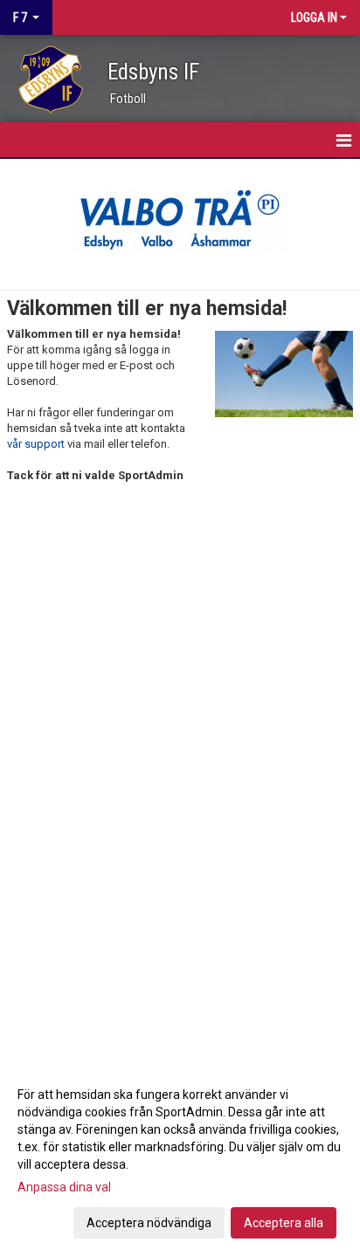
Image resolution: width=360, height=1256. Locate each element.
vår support (36, 443)
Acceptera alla (283, 1223)
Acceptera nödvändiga (149, 1223)
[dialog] (180, 1158)
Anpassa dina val (64, 1187)
